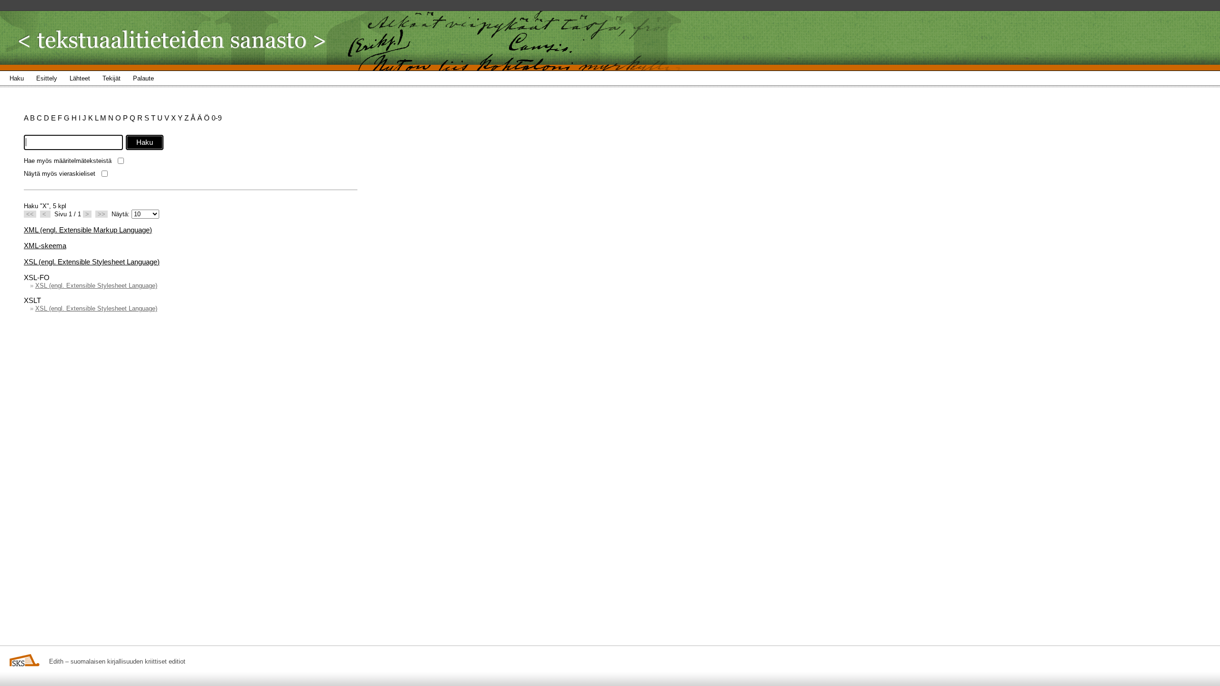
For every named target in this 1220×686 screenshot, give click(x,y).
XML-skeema (45, 246)
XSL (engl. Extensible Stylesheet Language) (92, 262)
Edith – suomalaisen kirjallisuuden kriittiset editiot (117, 661)
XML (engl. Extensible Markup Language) (88, 230)
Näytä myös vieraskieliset (59, 173)
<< (30, 214)
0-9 (217, 118)
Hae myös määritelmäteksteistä (68, 160)
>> (101, 214)
